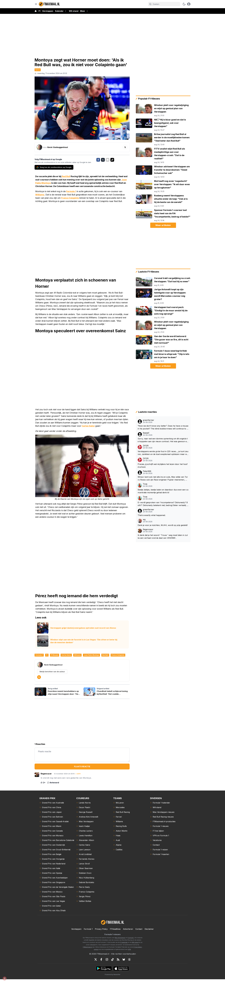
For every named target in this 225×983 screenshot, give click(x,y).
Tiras (145, 484)
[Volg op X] (125, 147)
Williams (39, 194)
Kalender (59, 11)
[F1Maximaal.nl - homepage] (49, 4)
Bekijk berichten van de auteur (52, 672)
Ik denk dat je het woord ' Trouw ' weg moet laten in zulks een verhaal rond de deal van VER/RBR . (163, 536)
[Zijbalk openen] (36, 4)
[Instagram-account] (106, 959)
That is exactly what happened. (151, 515)
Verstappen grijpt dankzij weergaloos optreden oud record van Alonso (83, 628)
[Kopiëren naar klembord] (112, 160)
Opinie (37, 70)
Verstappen (47, 11)
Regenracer (148, 529)
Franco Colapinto (70, 198)
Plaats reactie (82, 766)
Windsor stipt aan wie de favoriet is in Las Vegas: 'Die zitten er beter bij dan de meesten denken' (83, 641)
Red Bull (66, 176)
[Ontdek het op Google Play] (104, 968)
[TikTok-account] (112, 959)
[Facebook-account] (101, 959)
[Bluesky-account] (123, 959)
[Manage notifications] (4, 978)
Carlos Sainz (88, 426)
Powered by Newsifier (112, 974)
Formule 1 (71, 191)
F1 (39, 11)
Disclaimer (149, 929)
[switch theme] (184, 4)
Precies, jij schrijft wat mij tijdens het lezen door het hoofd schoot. (163, 465)
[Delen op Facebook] (98, 160)
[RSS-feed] (118, 959)
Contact (138, 929)
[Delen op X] (103, 160)
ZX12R (145, 446)
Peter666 (147, 471)
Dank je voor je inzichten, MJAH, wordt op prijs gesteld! (163, 525)
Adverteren (128, 929)
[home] (36, 11)
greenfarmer (148, 420)
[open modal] (188, 4)
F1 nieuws (54, 655)
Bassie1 (146, 433)
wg (144, 519)
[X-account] (95, 959)
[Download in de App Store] (121, 968)
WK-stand (73, 11)
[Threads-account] (129, 959)
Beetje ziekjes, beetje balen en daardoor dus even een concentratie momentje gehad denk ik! (163, 491)
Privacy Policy (101, 929)
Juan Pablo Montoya (91, 655)
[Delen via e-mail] (107, 160)
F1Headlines (115, 929)
